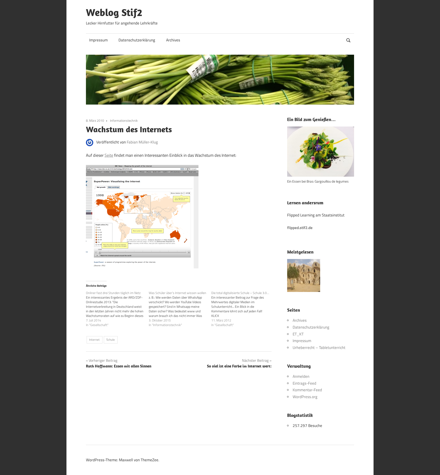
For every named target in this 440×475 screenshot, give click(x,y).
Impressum (98, 40)
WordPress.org (305, 397)
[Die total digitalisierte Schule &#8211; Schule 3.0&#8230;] (242, 309)
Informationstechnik (124, 120)
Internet (94, 339)
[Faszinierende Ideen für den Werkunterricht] (303, 276)
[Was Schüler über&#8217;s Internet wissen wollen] (180, 309)
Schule (110, 339)
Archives (173, 40)
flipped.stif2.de (300, 228)
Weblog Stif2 (114, 12)
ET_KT (298, 334)
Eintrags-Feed (304, 383)
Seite (108, 155)
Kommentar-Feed (307, 390)
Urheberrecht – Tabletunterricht (319, 348)
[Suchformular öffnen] (348, 40)
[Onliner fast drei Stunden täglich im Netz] (117, 309)
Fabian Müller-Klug (142, 142)
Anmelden (301, 376)
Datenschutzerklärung (136, 40)
